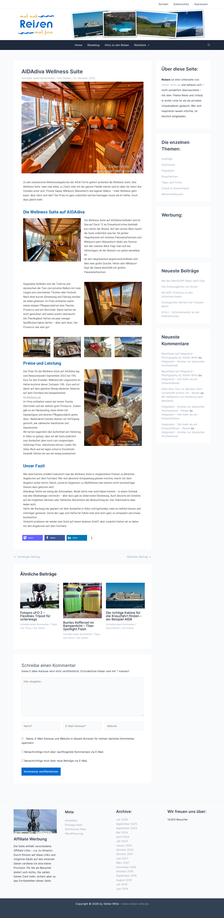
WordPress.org (74, 833)
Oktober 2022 (125, 849)
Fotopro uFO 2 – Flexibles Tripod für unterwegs (35, 616)
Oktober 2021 (124, 854)
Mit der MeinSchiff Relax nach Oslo (183, 280)
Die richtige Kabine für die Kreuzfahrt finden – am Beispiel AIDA (124, 616)
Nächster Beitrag (139, 556)
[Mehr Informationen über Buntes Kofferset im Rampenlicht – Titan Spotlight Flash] (82, 600)
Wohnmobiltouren (172, 194)
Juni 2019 (122, 888)
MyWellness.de (32, 397)
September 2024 (126, 828)
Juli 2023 (122, 841)
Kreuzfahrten (113, 628)
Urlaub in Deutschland (175, 188)
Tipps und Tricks (172, 182)
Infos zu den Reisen (117, 45)
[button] (147, 45)
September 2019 (126, 875)
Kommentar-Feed (75, 829)
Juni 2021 (122, 858)
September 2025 (126, 824)
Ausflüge (167, 158)
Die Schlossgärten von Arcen (180, 286)
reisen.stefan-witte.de (135, 903)
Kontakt (163, 4)
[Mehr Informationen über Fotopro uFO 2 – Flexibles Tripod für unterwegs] (39, 595)
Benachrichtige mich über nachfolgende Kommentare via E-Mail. (64, 751)
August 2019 (124, 880)
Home (78, 45)
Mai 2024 (122, 832)
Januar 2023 (124, 845)
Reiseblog (93, 45)
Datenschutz (181, 4)
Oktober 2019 (124, 871)
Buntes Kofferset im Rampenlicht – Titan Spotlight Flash (78, 626)
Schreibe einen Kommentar (38, 78)
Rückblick (140, 45)
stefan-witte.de (171, 84)
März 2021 (122, 862)
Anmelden (71, 820)
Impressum (201, 4)
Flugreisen (168, 170)
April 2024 (122, 836)
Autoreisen (168, 164)
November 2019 (126, 867)
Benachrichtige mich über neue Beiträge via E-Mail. (56, 760)
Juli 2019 (121, 884)
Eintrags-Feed (73, 824)
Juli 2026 (122, 819)
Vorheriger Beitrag (27, 556)
